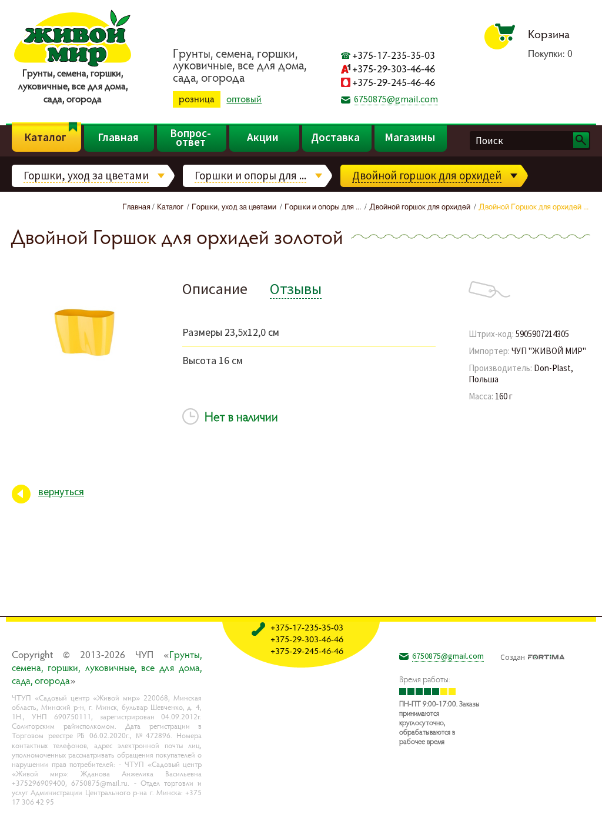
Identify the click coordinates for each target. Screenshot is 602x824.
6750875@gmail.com (396, 99)
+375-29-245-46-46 (393, 82)
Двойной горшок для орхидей (426, 175)
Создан (512, 655)
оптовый (244, 98)
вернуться (61, 491)
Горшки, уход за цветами (86, 175)
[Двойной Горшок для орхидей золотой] (88, 378)
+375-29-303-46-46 (393, 68)
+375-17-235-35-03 (393, 55)
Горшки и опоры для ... (250, 175)
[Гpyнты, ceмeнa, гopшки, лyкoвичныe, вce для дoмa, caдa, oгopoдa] (72, 64)
